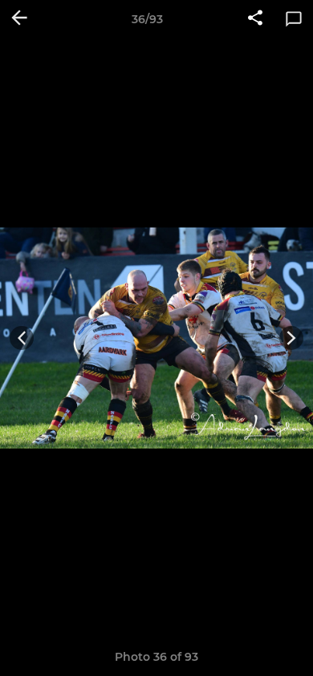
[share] (255, 19)
